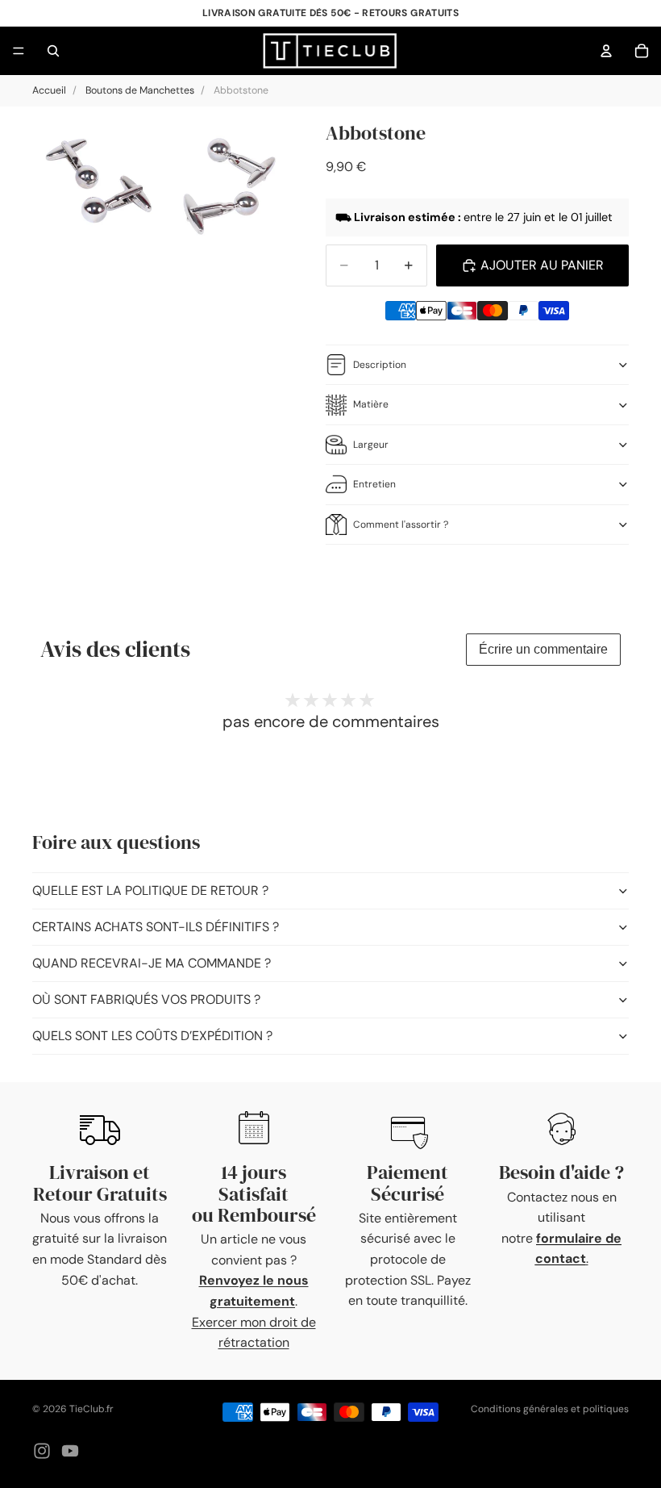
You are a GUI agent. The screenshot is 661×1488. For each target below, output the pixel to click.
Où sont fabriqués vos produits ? (146, 999)
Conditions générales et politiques (550, 1408)
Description (379, 364)
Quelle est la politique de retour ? (150, 890)
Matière (371, 404)
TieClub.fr (91, 1408)
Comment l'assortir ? (400, 524)
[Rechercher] (53, 51)
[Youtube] (70, 1451)
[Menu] (18, 50)
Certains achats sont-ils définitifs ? (155, 926)
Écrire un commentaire (543, 649)
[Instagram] (42, 1451)
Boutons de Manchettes (139, 90)
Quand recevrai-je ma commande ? (151, 963)
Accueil (49, 90)
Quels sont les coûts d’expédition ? (152, 1035)
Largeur (371, 444)
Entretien (374, 484)
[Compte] (606, 51)
